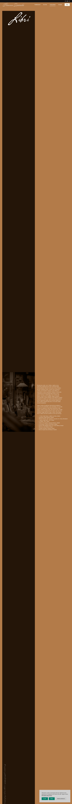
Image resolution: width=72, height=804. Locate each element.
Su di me (45, 4)
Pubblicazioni (37, 4)
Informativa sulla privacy (47, 795)
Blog (67, 4)
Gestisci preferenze (61, 798)
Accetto (44, 798)
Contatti (60, 4)
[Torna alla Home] (13, 4)
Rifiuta (52, 798)
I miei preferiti (52, 4)
